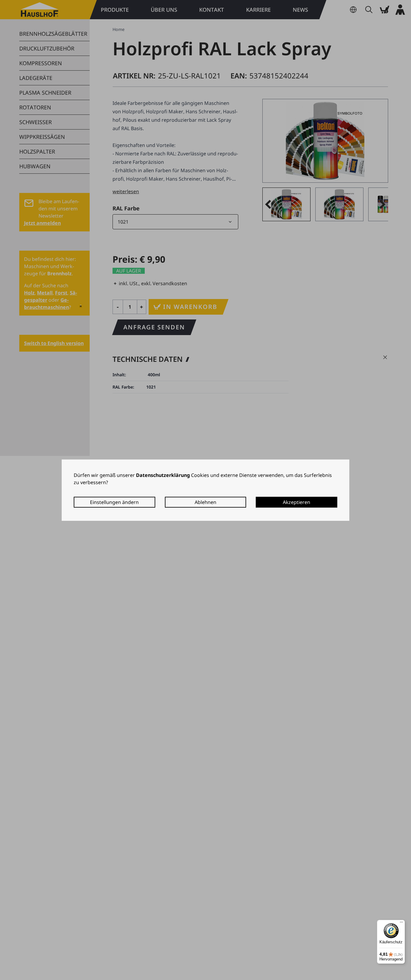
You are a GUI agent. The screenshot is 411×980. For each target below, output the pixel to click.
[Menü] (401, 923)
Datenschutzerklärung (163, 475)
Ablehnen (205, 502)
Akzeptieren (296, 502)
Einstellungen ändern (114, 502)
